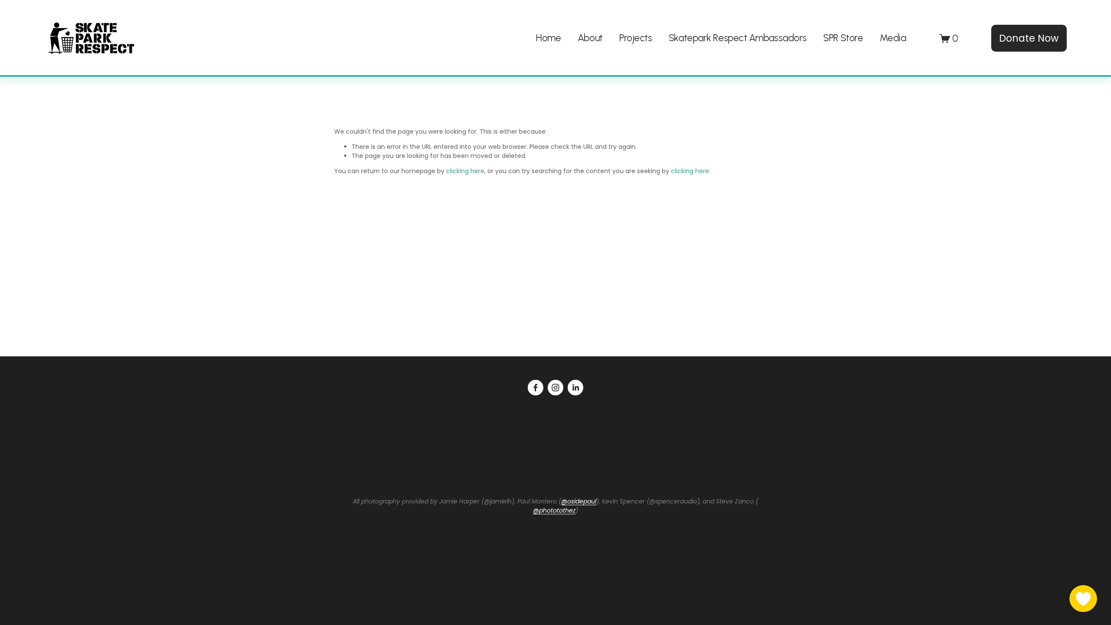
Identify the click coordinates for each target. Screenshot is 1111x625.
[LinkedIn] (575, 387)
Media (893, 38)
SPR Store (843, 38)
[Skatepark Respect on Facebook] (535, 387)
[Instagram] (555, 387)
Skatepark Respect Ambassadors (738, 38)
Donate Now (1028, 38)
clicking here (465, 171)
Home (548, 38)
